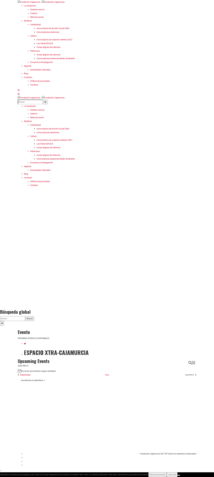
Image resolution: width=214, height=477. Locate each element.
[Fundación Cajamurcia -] (41, 2)
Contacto (28, 457)
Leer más (172, 474)
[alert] (107, 371)
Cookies (27, 465)
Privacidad (28, 461)
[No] (178, 475)
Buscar (30, 318)
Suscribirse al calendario (32, 380)
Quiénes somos (31, 454)
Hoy (107, 375)
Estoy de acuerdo (157, 474)
